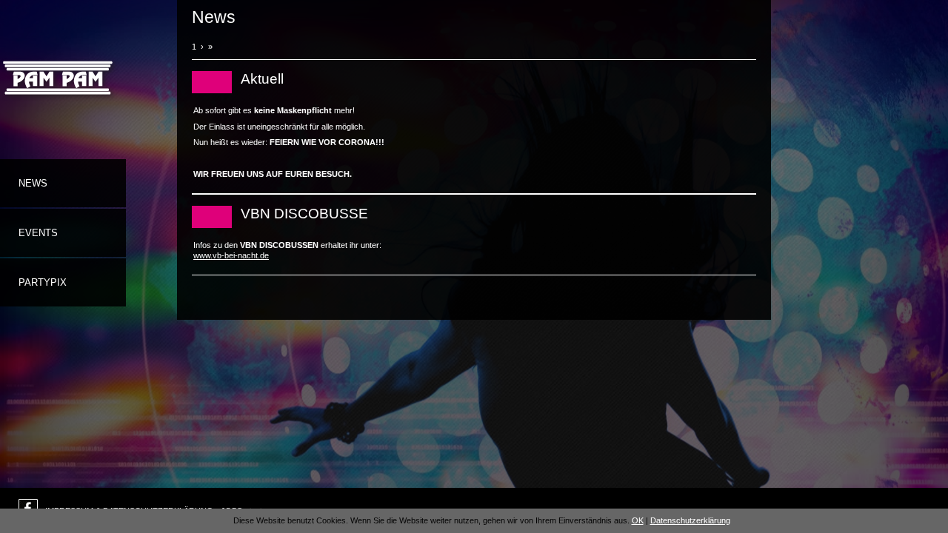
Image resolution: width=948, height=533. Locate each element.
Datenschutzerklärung (690, 520)
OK (638, 520)
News (33, 183)
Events (38, 232)
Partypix (43, 282)
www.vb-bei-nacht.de (231, 255)
